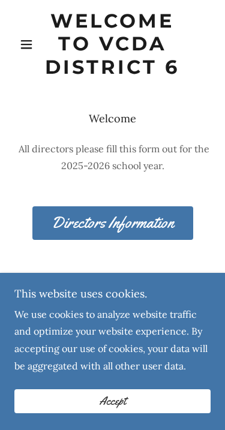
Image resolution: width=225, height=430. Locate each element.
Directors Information (113, 223)
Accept (112, 401)
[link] (112, 44)
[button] (29, 44)
